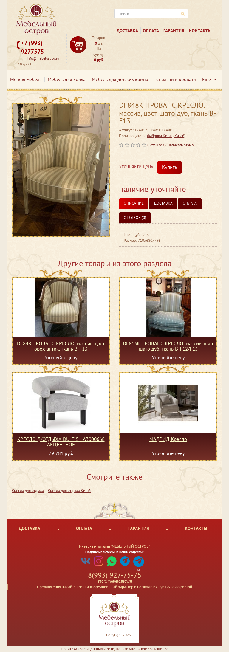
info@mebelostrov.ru (43, 58)
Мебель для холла (67, 79)
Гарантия (173, 30)
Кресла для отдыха (28, 490)
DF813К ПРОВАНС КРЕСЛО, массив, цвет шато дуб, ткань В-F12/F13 (168, 346)
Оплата (151, 30)
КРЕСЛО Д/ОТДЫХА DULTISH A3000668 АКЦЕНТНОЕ (61, 441)
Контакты (200, 30)
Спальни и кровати (176, 79)
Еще (207, 79)
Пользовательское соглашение (142, 648)
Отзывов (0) (135, 217)
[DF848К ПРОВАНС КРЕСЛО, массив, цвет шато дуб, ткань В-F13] (61, 170)
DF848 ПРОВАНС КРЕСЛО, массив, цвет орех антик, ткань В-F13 (61, 346)
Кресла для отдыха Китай (69, 490)
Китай (179, 135)
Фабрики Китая (159, 135)
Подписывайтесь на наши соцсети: (114, 552)
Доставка (127, 30)
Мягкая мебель (25, 79)
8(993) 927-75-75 (114, 575)
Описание (134, 203)
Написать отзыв (180, 145)
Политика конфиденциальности (87, 648)
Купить (169, 167)
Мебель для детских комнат (121, 79)
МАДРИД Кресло (168, 439)
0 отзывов (155, 145)
